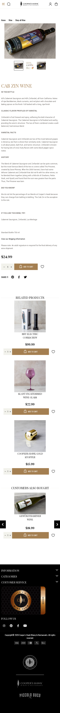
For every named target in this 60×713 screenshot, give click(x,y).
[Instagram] (4, 626)
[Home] (29, 4)
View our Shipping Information (13, 239)
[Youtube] (25, 626)
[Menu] (3, 4)
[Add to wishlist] (42, 266)
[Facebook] (18, 626)
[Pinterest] (11, 626)
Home (3, 20)
